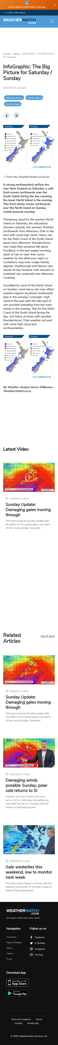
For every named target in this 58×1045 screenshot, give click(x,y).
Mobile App (33, 1023)
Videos (9, 953)
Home (6, 53)
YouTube (39, 954)
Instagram (40, 949)
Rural (9, 959)
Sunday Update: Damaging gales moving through (28, 509)
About (39, 1019)
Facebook (39, 937)
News (16, 53)
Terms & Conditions (21, 1019)
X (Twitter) (40, 943)
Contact (18, 1023)
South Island (13, 104)
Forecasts (11, 937)
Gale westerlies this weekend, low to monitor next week (29, 872)
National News (14, 98)
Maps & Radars (14, 942)
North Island (34, 98)
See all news (48, 636)
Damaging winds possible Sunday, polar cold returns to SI (26, 785)
